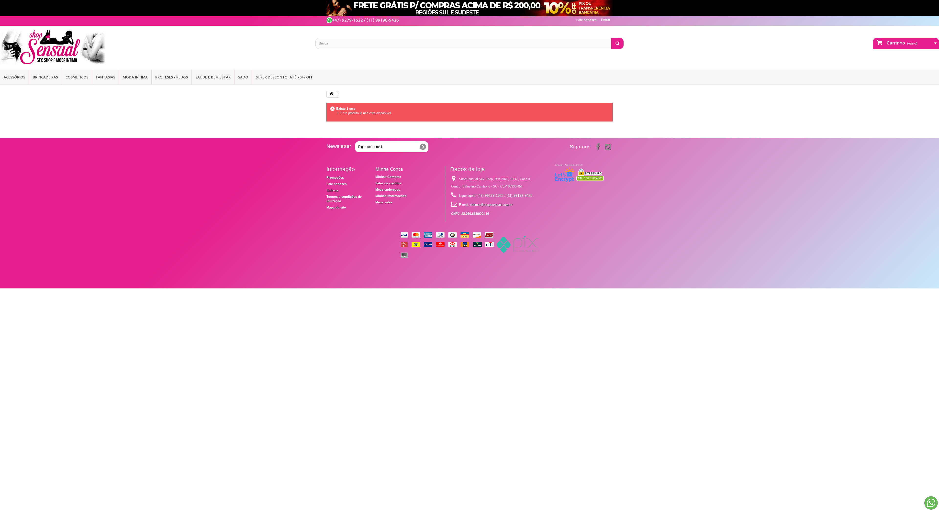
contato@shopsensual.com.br (491, 205)
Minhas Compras (388, 177)
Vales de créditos (388, 183)
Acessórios (14, 77)
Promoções (335, 177)
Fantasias (105, 77)
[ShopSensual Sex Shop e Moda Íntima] (154, 47)
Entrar (605, 20)
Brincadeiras (45, 77)
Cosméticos (77, 77)
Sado (243, 77)
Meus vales (383, 202)
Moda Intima (135, 77)
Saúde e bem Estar (213, 77)
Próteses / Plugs (171, 77)
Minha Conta (389, 169)
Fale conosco (586, 20)
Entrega (332, 190)
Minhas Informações (390, 196)
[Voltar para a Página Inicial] (331, 94)
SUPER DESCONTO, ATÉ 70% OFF (284, 77)
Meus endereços (387, 189)
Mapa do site (336, 207)
